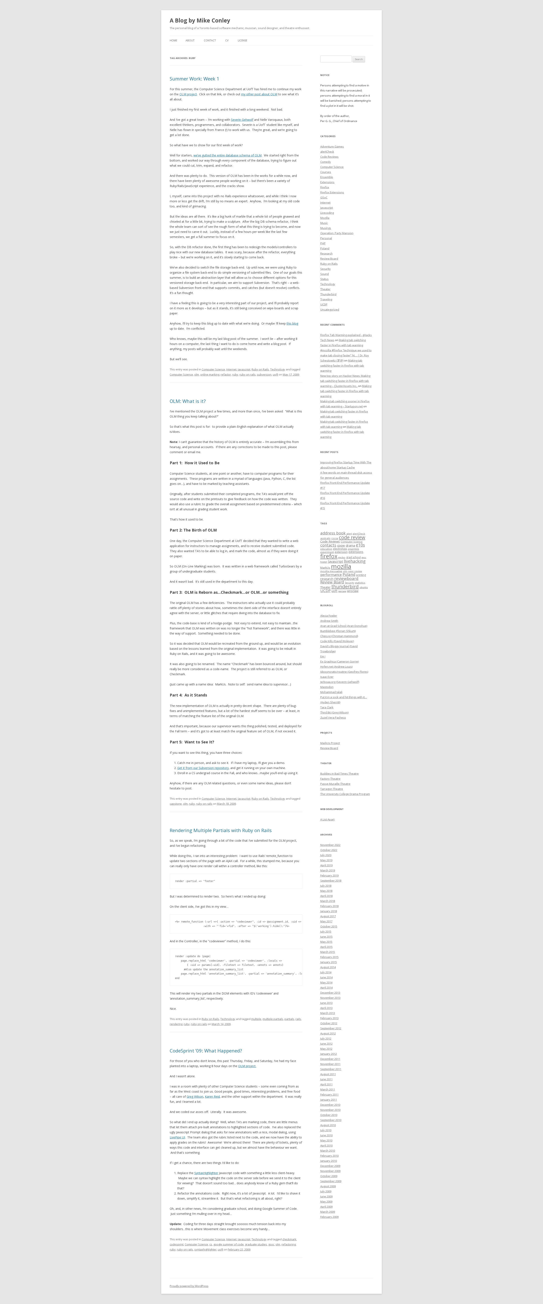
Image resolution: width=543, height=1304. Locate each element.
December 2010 (330, 1105)
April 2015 (326, 947)
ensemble (353, 548)
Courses (325, 172)
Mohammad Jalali (331, 692)
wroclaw (352, 591)
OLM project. (247, 1066)
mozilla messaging (331, 571)
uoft (275, 374)
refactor (226, 374)
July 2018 (325, 886)
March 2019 (327, 870)
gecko (341, 557)
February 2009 (329, 1217)
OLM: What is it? (188, 401)
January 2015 (328, 962)
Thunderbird (328, 294)
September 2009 (330, 1181)
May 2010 (326, 1140)
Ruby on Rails (260, 369)
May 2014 (326, 982)
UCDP (323, 304)
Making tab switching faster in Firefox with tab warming (342, 366)
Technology (277, 369)
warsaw (342, 591)
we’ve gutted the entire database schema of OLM (227, 155)
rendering (176, 1024)
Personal (326, 238)
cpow (341, 545)
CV (226, 40)
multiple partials (273, 1019)
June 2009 (326, 1196)
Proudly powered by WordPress (189, 1286)
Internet (231, 369)
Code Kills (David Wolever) (337, 641)
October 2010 (328, 1115)
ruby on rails (247, 374)
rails (298, 1019)
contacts (328, 545)
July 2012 (325, 1038)
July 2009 (325, 1191)
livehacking (354, 561)
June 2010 (326, 1135)
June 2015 (326, 936)
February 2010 (329, 1156)
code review (352, 537)
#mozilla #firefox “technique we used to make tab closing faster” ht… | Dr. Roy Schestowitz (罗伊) (346, 355)
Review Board (329, 258)
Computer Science (213, 369)
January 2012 (328, 1054)
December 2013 (330, 993)
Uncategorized (329, 309)
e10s (360, 545)
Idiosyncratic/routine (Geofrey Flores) (344, 672)
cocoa (334, 538)
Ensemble (326, 177)
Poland (324, 248)
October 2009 (328, 1176)
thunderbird (345, 586)
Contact (210, 40)
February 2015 (329, 957)
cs (210, 1244)
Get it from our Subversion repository (203, 768)
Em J (322, 656)
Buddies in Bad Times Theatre (339, 773)
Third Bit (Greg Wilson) (334, 712)
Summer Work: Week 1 (194, 78)
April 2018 (326, 896)
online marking (209, 374)
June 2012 (326, 1043)
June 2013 (326, 1003)
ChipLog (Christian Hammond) (339, 636)
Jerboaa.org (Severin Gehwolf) (339, 682)
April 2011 (326, 1084)
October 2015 (328, 926)
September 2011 (330, 1069)
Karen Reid (212, 1096)
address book (333, 533)
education (326, 548)
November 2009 (330, 1171)
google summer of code (228, 1244)
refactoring (288, 1244)
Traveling (326, 299)
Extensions (327, 182)
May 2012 (326, 1049)
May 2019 (326, 860)
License (242, 40)
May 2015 (326, 942)
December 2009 (330, 1166)
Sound (324, 274)
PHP (323, 243)
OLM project (188, 94)
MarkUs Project (330, 743)
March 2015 (327, 952)
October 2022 (328, 850)
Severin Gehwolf (242, 120)
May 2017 (326, 921)
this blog (292, 323)
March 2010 (327, 1150)
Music (324, 223)
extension (341, 552)
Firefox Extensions (332, 192)
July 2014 (325, 972)
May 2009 (326, 1201)
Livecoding (327, 213)
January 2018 (328, 911)
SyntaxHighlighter (206, 1173)
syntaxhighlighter (205, 1249)
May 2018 (326, 891)
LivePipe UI (177, 1137)
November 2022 (330, 845)
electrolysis (340, 549)
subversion (264, 374)
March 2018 (327, 901)
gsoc (271, 1244)
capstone (176, 804)
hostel (323, 561)
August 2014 (328, 967)
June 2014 (326, 977)
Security (325, 269)
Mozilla (324, 218)
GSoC (323, 197)
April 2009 (326, 1206)
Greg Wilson (195, 1096)
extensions (355, 552)
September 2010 (330, 1120)
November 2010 (330, 1110)
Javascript (244, 369)
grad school (353, 557)
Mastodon (326, 687)
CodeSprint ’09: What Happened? (206, 1050)
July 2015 (325, 931)
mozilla (341, 566)
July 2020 (325, 855)
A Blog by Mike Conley (200, 20)
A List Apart (327, 819)
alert (349, 533)
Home (173, 40)
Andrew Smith (329, 621)
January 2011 (328, 1099)
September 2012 (330, 1028)
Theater (325, 289)
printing (361, 575)
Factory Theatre (330, 779)
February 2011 (329, 1094)
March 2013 (327, 1013)
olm (196, 374)
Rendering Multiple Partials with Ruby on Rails (221, 830)
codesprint (176, 1244)
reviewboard (346, 578)
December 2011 (330, 1059)
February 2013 (329, 1018)
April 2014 (326, 987)
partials (289, 1019)
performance (331, 574)
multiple (256, 1019)
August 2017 (328, 916)
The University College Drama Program (345, 794)
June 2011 (326, 1079)
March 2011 (327, 1089)
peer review (355, 571)
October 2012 (328, 1023)
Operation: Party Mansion (336, 233)
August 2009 (328, 1186)
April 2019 (326, 865)
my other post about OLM (259, 94)
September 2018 (330, 880)
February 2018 (329, 906)
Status (324, 279)
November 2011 (330, 1064)
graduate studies (256, 1244)
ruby (235, 374)
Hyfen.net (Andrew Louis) (336, 666)
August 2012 (328, 1033)
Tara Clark (326, 707)
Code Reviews (329, 157)
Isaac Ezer (326, 677)
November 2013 (330, 998)
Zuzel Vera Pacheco (333, 717)
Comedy (325, 162)
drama (350, 545)
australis (325, 538)
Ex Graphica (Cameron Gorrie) (339, 661)
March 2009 (327, 1212)
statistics (360, 582)
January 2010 (328, 1161)
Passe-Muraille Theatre (335, 784)
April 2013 (326, 1008)
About (190, 40)
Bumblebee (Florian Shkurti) (338, 631)
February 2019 (329, 875)
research (326, 579)
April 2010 (326, 1145)
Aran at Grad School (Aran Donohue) (343, 626)
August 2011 (328, 1074)
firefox (328, 556)
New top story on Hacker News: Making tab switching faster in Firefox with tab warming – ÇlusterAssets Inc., (345, 381)
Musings (325, 228)
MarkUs (325, 568)
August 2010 (328, 1125)
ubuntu (364, 587)
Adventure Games (332, 146)
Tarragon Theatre (331, 789)
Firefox (324, 187)
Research (326, 253)
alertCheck (327, 151)
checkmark (289, 1239)
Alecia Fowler (328, 616)
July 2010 (325, 1130)
